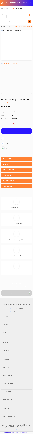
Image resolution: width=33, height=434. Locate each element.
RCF (13, 115)
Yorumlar (6, 164)
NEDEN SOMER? (7, 186)
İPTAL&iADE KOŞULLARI (10, 181)
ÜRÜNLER (14, 112)
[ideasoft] (7, 433)
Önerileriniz (7, 175)
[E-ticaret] (16, 433)
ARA (30, 21)
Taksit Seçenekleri (9, 170)
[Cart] (28, 16)
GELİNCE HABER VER (16, 131)
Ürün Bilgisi (7, 159)
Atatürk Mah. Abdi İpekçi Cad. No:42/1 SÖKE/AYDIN (16, 304)
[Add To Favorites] (16, 138)
